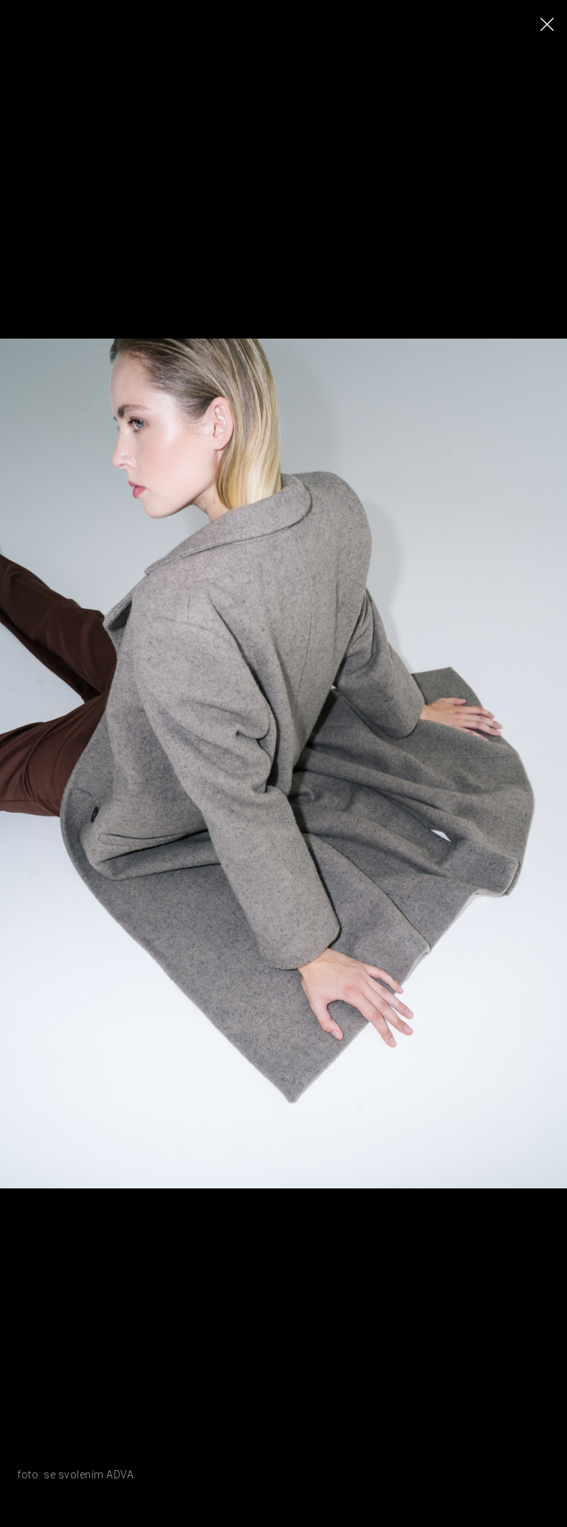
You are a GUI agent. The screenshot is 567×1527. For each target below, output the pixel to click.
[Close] (547, 24)
